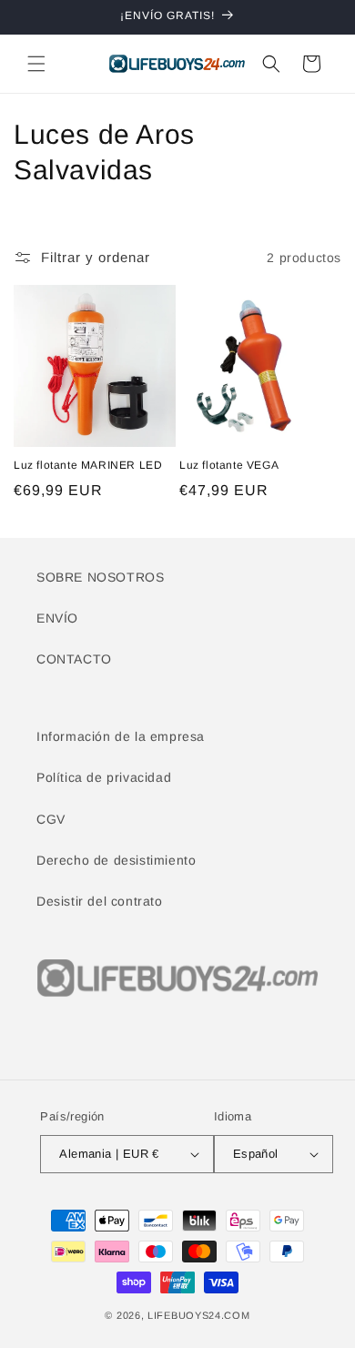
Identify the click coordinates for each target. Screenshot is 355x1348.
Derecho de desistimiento (116, 860)
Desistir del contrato (99, 901)
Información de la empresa (120, 736)
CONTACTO (74, 659)
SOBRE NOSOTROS (100, 577)
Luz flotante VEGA (229, 465)
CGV (51, 819)
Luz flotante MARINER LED (88, 465)
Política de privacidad (103, 777)
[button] (36, 64)
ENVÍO (57, 618)
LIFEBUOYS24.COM (198, 1315)
